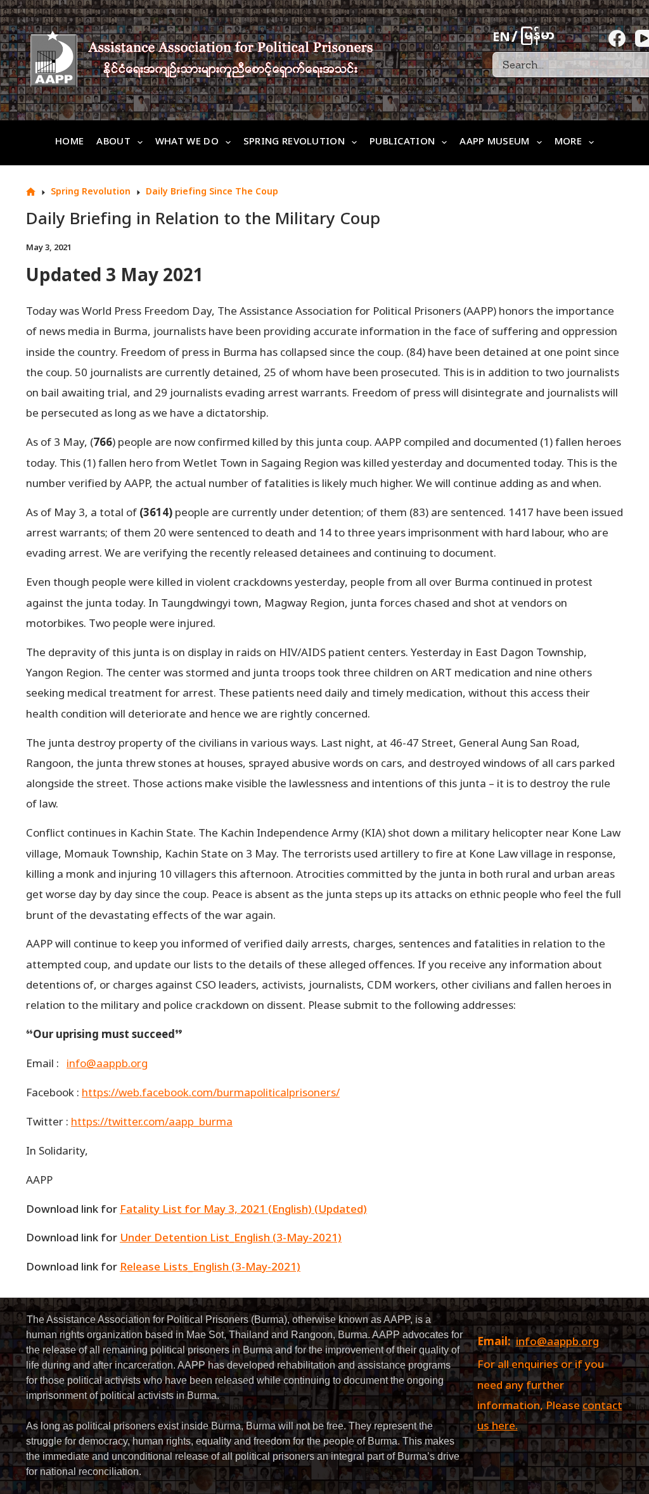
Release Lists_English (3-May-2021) (210, 1268)
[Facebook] (617, 38)
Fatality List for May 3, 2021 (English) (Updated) (243, 1210)
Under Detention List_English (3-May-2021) (231, 1239)
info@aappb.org (557, 1343)
